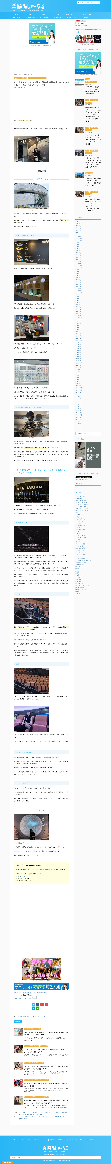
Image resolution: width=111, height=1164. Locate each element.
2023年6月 (78, 300)
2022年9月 (78, 319)
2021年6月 (78, 350)
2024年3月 (78, 282)
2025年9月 (78, 244)
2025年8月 (78, 246)
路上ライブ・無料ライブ (82, 585)
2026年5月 (78, 228)
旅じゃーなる (16, 17)
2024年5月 (78, 278)
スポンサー (71, 1140)
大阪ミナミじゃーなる (72, 14)
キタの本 (77, 527)
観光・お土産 (79, 583)
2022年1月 (78, 336)
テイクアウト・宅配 (80, 537)
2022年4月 (78, 329)
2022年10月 (78, 317)
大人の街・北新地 (80, 554)
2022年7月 (78, 323)
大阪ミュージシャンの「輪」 (83, 560)
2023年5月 (78, 302)
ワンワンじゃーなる (86, 14)
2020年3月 (78, 381)
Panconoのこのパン (80, 498)
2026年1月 (78, 236)
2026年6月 (78, 226)
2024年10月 (78, 267)
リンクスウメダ (79, 550)
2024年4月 (78, 280)
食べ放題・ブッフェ (80, 589)
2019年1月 (78, 411)
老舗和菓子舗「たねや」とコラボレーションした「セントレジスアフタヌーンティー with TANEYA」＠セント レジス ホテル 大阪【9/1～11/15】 (93, 114)
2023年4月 (78, 305)
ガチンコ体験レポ (80, 525)
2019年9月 (78, 394)
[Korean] (85, 21)
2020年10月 (78, 367)
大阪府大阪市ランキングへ (21, 998)
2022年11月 (78, 315)
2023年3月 (78, 307)
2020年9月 (78, 369)
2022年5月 (78, 327)
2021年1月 (78, 361)
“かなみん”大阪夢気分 (81, 502)
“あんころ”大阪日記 (80, 500)
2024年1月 (78, 286)
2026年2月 (78, 234)
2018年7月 (78, 423)
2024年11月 (78, 265)
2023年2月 (78, 309)
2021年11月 (78, 340)
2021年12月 (78, 338)
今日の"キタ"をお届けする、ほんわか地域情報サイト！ (55, 1154)
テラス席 (77, 539)
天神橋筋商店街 (79, 564)
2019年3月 (78, 406)
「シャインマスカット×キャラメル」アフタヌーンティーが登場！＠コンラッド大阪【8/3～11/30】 (93, 139)
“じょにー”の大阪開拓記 (22, 1016)
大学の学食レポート (80, 556)
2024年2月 (78, 284)
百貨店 (77, 575)
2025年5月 (78, 253)
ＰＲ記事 (77, 593)
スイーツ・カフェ (80, 535)
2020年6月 (78, 375)
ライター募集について (81, 1140)
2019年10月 (78, 392)
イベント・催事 (79, 521)
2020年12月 (78, 363)
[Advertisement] (41, 60)
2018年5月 (78, 427)
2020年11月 (78, 365)
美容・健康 (78, 579)
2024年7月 (78, 273)
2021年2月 (78, 359)
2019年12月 (78, 388)
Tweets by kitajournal (81, 479)
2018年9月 (78, 419)
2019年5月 (78, 402)
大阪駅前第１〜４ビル (81, 562)
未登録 (77, 573)
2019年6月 (78, 400)
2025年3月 (78, 257)
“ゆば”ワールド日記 (80, 506)
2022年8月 (78, 321)
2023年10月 (78, 292)
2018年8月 (78, 421)
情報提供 (86, 17)
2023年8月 (78, 296)
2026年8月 (78, 221)
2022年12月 (78, 313)
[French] (81, 21)
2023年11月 (78, 290)
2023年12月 (78, 288)
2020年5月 (78, 377)
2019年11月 (78, 390)
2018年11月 (78, 415)
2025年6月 (78, 251)
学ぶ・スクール (79, 566)
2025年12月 (78, 238)
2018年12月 (78, 413)
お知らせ (77, 517)
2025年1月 (78, 261)
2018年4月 (78, 429)
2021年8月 (78, 346)
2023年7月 (78, 298)
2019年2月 (78, 408)
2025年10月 (78, 242)
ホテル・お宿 (79, 546)
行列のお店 (78, 581)
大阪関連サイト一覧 (93, 1140)
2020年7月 (78, 373)
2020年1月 (78, 386)
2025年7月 (78, 248)
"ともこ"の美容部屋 (80, 496)
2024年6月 (78, 275)
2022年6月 (78, 325)
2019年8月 (78, 396)
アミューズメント (32, 1016)
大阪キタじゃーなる (29, 509)
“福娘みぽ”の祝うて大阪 (81, 508)
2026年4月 (78, 230)
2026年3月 (78, 232)
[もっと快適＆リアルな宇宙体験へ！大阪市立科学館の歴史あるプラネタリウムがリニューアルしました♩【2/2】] (33, 1008)
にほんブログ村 (18, 995)
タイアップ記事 (44, 17)
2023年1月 (78, 311)
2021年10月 (78, 342)
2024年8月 (78, 271)
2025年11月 (78, 240)
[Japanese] (83, 21)
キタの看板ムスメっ (80, 529)
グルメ (77, 531)
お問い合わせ (16, 1140)
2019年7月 (78, 398)
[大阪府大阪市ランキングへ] (27, 995)
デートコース (41, 1016)
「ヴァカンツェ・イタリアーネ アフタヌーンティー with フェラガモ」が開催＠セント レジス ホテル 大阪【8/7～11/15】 (93, 162)
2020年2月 (78, 384)
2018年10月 (78, 417)
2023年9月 (78, 294)
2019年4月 (78, 404)
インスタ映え (79, 523)
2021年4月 (78, 354)
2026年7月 (78, 224)
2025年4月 (78, 255)
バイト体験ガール (58, 17)
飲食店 (77, 591)
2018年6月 (78, 425)
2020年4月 (78, 379)
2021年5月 (78, 352)
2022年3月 (78, 332)
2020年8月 (78, 371)
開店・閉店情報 (79, 587)
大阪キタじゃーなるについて (41, 1140)
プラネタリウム (20, 876)
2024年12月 (78, 263)
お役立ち (77, 515)
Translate (86, 25)
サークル (77, 533)
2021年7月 (78, 348)
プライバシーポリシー (27, 1140)
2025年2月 (78, 259)
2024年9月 (78, 269)
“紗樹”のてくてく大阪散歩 (82, 510)
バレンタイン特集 (80, 544)
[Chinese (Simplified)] (76, 21)
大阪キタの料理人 (80, 558)
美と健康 (77, 577)
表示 (44, 171)
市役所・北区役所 (80, 569)
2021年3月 (78, 356)
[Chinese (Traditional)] (78, 21)
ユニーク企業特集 (30, 17)
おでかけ (77, 512)
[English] (79, 21)
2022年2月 (78, 334)
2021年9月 (78, 344)
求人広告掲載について (61, 1140)
